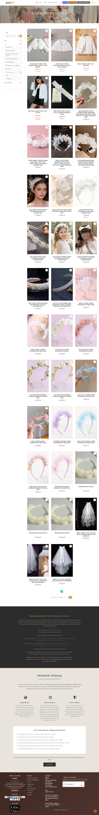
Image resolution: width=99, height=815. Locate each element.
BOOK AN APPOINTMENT (33, 780)
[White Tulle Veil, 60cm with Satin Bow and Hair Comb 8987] (62, 560)
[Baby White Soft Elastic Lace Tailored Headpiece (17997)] (62, 92)
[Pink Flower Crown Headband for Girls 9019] (38, 422)
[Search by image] (18, 36)
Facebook (29, 794)
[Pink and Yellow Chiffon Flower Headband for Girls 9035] (38, 467)
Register (72, 2)
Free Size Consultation (32, 778)
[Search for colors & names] (21, 36)
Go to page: (60, 597)
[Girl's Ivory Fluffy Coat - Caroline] (86, 45)
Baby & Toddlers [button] (52, 2)
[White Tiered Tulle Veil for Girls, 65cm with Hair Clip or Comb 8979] (86, 514)
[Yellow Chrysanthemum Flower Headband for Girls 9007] (38, 376)
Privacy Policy (30, 790)
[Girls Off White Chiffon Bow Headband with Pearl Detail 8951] (62, 191)
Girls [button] (45, 2)
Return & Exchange (31, 788)
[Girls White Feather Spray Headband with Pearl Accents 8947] (38, 191)
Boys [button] (40, 2)
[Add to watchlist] (46, 30)
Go (70, 597)
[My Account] (37, 2)
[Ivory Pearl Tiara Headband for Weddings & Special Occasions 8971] (38, 284)
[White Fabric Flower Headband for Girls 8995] (38, 330)
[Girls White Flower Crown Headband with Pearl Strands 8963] (62, 238)
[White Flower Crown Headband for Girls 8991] (86, 284)
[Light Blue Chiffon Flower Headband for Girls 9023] (86, 422)
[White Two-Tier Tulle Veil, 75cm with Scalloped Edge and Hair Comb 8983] (38, 560)
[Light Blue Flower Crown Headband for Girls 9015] (86, 376)
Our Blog (29, 786)
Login (65, 2)
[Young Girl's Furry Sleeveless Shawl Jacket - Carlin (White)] (62, 45)
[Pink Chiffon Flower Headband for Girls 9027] (62, 467)
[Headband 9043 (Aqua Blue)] (38, 514)
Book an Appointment (83, 2)
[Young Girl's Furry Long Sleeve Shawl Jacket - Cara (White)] (38, 45)
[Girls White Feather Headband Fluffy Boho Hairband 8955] (86, 191)
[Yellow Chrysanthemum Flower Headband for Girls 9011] (62, 376)
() (61, 2)
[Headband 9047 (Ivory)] (62, 514)
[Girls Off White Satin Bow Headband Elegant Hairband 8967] (86, 238)
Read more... (15, 790)
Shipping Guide (30, 784)
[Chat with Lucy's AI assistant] (95, 811)
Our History (29, 792)
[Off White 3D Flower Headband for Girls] (62, 330)
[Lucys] (10, 2)
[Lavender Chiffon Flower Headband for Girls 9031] (62, 422)
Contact (29, 782)
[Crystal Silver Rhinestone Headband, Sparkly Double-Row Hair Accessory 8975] (62, 284)
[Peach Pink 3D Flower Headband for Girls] (86, 330)
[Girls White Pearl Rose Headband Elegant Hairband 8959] (38, 238)
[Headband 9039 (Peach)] (86, 467)
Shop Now (49, 764)
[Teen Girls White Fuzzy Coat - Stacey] (38, 92)
